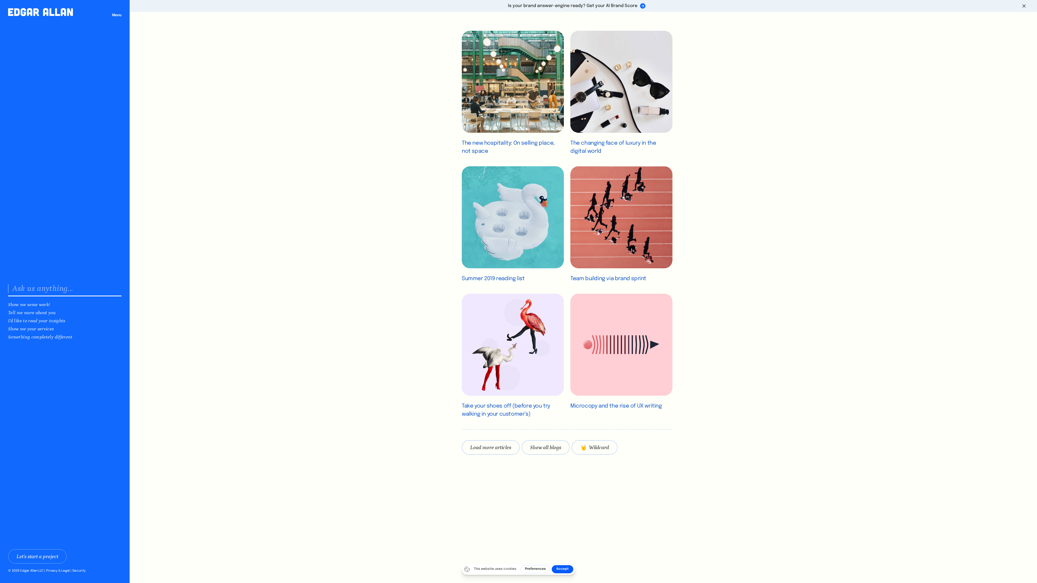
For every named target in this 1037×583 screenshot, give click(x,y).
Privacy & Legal (58, 570)
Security (79, 570)
